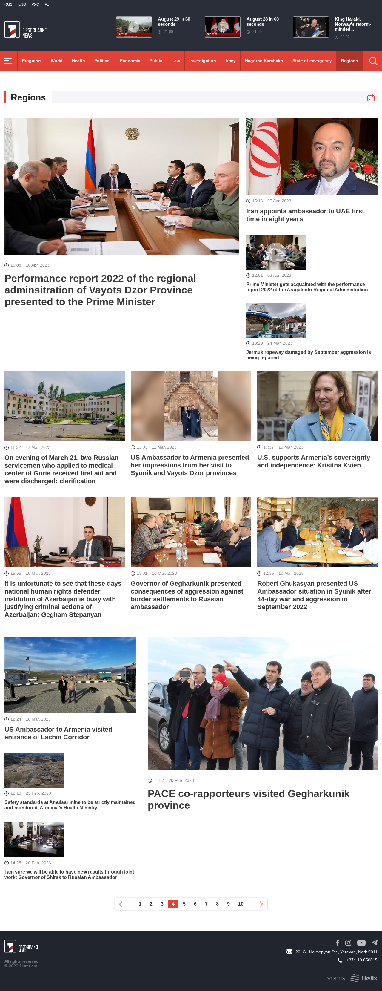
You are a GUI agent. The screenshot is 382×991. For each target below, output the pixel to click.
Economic (130, 60)
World (57, 60)
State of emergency (312, 60)
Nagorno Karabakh (264, 60)
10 (241, 903)
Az (47, 4)
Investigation (202, 60)
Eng (22, 4)
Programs (31, 60)
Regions (349, 60)
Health (78, 60)
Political (102, 60)
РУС (35, 4)
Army (230, 60)
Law (176, 60)
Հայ (8, 4)
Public (156, 60)
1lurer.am (28, 966)
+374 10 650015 (362, 960)
